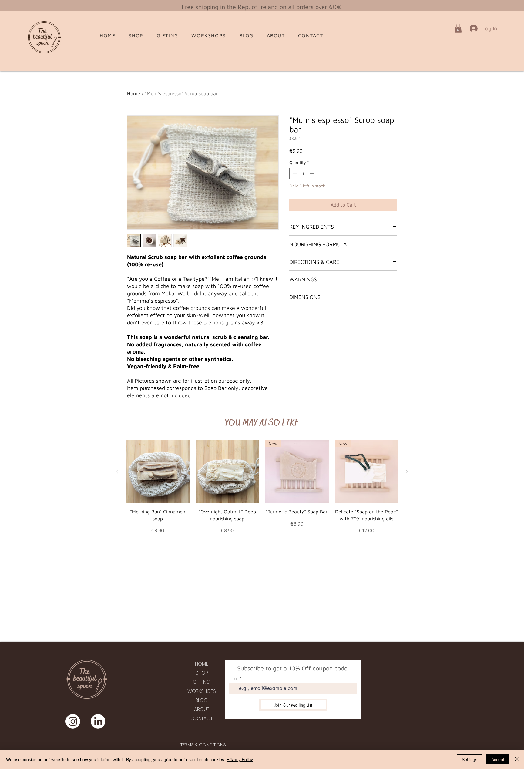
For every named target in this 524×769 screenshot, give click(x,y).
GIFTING (201, 682)
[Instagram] (73, 721)
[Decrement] (294, 173)
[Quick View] (158, 472)
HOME (201, 663)
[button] (458, 28)
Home (133, 93)
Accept (497, 759)
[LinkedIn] (98, 721)
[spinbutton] (303, 173)
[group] (262, 490)
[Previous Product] (117, 471)
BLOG (201, 700)
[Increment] (312, 173)
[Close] (516, 759)
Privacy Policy (240, 759)
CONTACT (201, 718)
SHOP (202, 673)
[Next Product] (407, 471)
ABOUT (201, 709)
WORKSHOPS (201, 691)
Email (234, 678)
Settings (469, 759)
